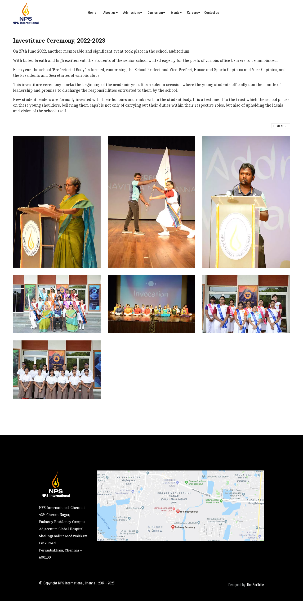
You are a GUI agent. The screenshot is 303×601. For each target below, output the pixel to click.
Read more (280, 126)
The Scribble (255, 584)
